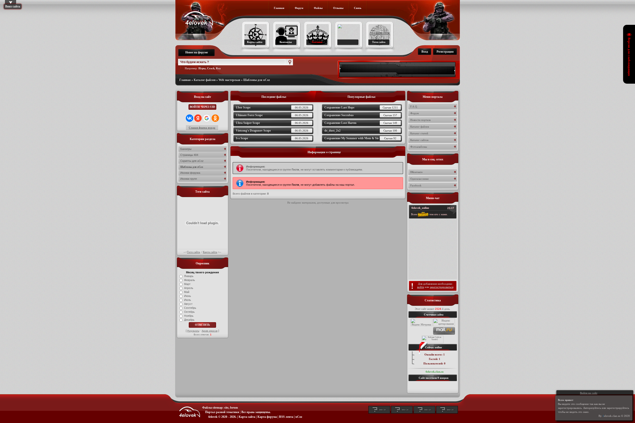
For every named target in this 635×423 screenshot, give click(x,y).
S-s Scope (272, 138)
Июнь (187, 295)
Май (186, 291)
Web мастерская (229, 80)
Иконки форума (190, 172)
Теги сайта (193, 251)
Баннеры (185, 148)
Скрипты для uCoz (192, 160)
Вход (424, 51)
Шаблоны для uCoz (256, 80)
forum (234, 407)
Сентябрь (190, 307)
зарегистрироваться (441, 286)
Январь (188, 276)
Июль (187, 299)
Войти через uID (202, 106)
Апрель (188, 287)
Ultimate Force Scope (272, 115)
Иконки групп (188, 178)
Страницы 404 (189, 154)
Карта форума (267, 417)
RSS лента (286, 417)
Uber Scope (272, 107)
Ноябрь (188, 315)
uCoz (298, 417)
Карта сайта (210, 251)
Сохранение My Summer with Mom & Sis (360, 138)
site (226, 407)
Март (187, 283)
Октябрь (189, 311)
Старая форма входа (202, 127)
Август (188, 303)
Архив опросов (210, 331)
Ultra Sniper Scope (272, 123)
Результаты (193, 331)
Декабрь (189, 319)
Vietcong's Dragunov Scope (272, 130)
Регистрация (445, 51)
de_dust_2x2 (360, 130)
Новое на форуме (196, 52)
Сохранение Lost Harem (360, 123)
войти (420, 286)
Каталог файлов (205, 80)
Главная (185, 80)
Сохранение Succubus (360, 115)
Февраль (189, 280)
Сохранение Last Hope (361, 107)
